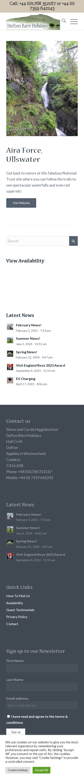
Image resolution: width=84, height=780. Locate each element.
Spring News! (26, 352)
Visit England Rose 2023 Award (40, 365)
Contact (12, 624)
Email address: (17, 698)
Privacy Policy (16, 617)
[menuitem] (62, 21)
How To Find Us (18, 596)
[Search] (62, 21)
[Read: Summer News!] (10, 340)
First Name (15, 661)
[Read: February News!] (10, 327)
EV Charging (25, 379)
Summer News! (28, 338)
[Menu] (72, 21)
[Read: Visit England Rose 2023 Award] (10, 367)
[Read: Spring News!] (10, 354)
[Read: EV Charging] (10, 380)
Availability (14, 603)
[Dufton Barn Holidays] (34, 21)
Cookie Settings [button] (18, 770)
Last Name (14, 680)
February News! (29, 325)
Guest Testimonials (20, 610)
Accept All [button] (41, 770)
